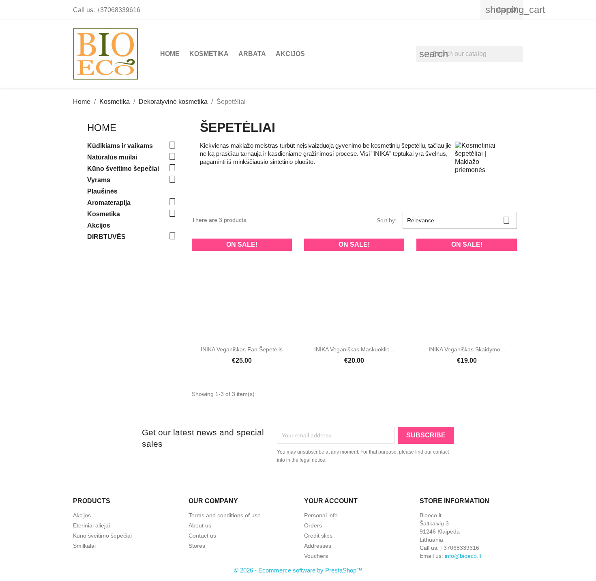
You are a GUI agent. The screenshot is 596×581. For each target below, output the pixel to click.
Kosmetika (209, 53)
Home (170, 53)
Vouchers (316, 556)
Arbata (252, 53)
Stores (197, 545)
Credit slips (318, 535)
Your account (331, 500)
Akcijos (290, 53)
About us (200, 525)
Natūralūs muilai (112, 157)
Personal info (321, 515)
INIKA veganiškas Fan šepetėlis (242, 349)
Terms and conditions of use (225, 515)
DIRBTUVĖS (106, 236)
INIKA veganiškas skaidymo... (467, 349)
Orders (313, 525)
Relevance (458, 220)
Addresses (317, 545)
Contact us (202, 535)
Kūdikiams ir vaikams (120, 145)
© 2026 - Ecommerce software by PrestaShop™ (298, 570)
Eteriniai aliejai (91, 525)
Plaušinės (102, 191)
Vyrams (98, 179)
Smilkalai (84, 545)
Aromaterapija (109, 202)
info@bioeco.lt (463, 556)
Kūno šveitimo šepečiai (123, 168)
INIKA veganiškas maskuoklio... (354, 349)
